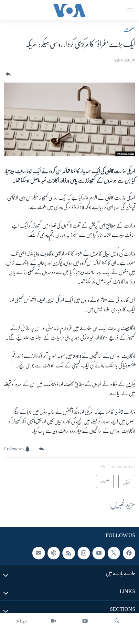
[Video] (53, 621)
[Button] (7, 74)
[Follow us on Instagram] (84, 553)
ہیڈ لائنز (21, 621)
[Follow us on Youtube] (98, 553)
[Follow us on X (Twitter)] (114, 553)
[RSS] (68, 553)
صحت (129, 29)
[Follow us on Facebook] (129, 553)
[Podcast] (54, 553)
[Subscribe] (38, 553)
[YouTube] (85, 621)
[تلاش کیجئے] (117, 621)
